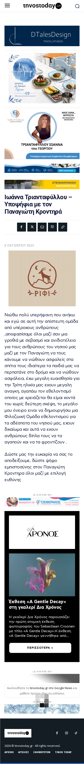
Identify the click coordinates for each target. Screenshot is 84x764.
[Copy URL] (62, 227)
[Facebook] (21, 227)
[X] (31, 227)
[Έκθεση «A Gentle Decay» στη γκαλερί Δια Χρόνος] (42, 574)
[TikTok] (76, 733)
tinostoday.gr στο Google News (51, 688)
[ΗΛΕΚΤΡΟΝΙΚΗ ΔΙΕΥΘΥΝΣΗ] (42, 227)
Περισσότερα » (40, 648)
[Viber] (52, 227)
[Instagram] (66, 733)
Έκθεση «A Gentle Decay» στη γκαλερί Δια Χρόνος (37, 604)
